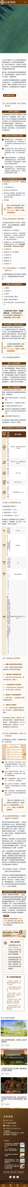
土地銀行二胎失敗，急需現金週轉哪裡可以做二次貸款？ (14, 982)
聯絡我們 (21, 1172)
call (10, 1177)
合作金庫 (18, 530)
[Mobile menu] (25, 2)
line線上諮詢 (16, 921)
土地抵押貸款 (14, 182)
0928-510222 (10, 210)
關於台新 (14, 1172)
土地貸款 (15, 762)
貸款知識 (6, 1172)
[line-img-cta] (14, 933)
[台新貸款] (8, 2)
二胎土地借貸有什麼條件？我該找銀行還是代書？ (14, 989)
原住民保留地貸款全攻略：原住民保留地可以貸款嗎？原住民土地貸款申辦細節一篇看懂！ (14, 1099)
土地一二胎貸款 (7, 886)
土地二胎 (15, 947)
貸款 (21, 128)
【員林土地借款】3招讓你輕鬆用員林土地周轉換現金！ (14, 1007)
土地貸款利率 (11, 780)
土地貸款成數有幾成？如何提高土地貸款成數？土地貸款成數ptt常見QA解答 (13, 315)
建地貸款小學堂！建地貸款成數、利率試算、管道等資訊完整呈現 (14, 1001)
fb (18, 1177)
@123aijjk (14, 1125)
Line (14, 1177)
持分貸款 (17, 949)
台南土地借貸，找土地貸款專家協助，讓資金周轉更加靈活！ (14, 995)
